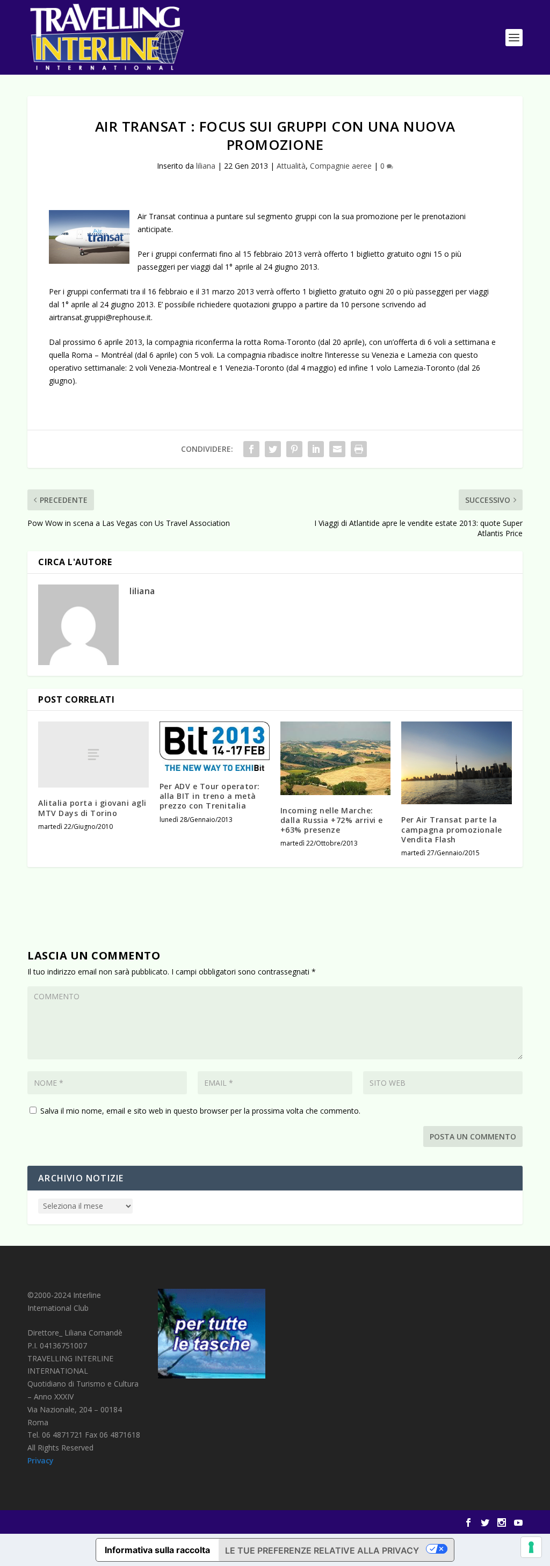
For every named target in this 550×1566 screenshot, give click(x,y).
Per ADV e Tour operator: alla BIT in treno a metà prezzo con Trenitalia (210, 796)
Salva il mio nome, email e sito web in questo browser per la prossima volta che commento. (200, 1111)
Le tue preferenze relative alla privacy (322, 1550)
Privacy (40, 1460)
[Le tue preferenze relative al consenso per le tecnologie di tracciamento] (531, 1547)
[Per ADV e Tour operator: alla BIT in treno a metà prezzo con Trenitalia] (215, 746)
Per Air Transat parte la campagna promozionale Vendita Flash (451, 829)
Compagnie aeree (341, 166)
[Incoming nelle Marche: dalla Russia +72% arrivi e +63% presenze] (335, 758)
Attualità (291, 166)
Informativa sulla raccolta (157, 1550)
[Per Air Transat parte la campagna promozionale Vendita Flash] (456, 762)
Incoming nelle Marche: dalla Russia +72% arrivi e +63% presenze (331, 820)
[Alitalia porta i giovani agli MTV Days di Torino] (93, 754)
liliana (205, 166)
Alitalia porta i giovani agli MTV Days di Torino (92, 808)
